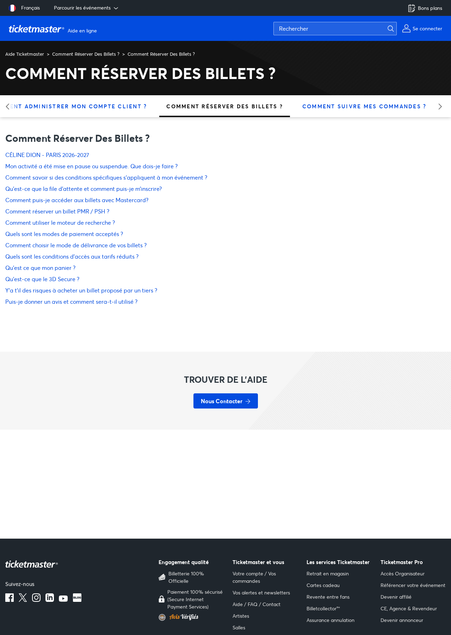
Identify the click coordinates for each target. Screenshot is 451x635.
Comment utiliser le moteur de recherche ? (60, 222)
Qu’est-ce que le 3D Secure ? (42, 279)
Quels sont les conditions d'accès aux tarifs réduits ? (71, 256)
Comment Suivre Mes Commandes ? (364, 106)
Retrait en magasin (328, 573)
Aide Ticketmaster (24, 54)
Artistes (241, 615)
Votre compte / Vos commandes (254, 577)
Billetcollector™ (323, 608)
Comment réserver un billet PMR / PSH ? (57, 211)
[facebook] (9, 599)
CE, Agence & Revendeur (409, 608)
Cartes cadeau (323, 585)
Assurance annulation (330, 620)
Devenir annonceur (402, 620)
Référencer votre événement (413, 585)
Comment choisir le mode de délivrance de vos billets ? (76, 245)
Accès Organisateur (403, 573)
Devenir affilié (396, 596)
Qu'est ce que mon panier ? (40, 267)
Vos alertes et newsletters (261, 592)
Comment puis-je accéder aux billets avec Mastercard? (76, 200)
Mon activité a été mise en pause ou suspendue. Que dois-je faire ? (91, 166)
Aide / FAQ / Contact (256, 604)
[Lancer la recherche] (395, 28)
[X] (23, 599)
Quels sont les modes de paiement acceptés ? (64, 233)
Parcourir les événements (82, 7)
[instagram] (36, 599)
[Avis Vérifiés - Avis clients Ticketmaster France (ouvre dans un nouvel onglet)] (191, 617)
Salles (239, 627)
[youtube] (63, 599)
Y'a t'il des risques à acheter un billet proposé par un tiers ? (81, 290)
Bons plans (430, 8)
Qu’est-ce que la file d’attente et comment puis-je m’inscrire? (83, 188)
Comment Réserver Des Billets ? (85, 54)
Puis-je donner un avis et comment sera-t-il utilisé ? (71, 301)
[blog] (77, 599)
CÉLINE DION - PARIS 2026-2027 (47, 154)
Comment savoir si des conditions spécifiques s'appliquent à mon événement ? (106, 177)
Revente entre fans (328, 596)
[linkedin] (49, 599)
